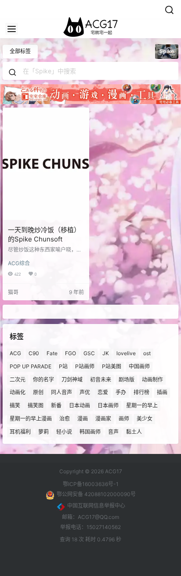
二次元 (17, 379)
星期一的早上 (142, 405)
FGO (70, 353)
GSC (89, 353)
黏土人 (134, 431)
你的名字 (43, 379)
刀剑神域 (72, 379)
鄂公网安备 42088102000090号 (96, 494)
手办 (121, 392)
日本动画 (79, 405)
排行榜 (141, 392)
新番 (56, 405)
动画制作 (152, 379)
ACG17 (113, 471)
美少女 (144, 418)
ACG (15, 353)
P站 (63, 366)
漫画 (82, 418)
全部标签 (20, 51)
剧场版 (126, 379)
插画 (162, 392)
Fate (52, 353)
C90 (34, 353)
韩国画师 (90, 431)
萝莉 (43, 431)
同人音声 (61, 392)
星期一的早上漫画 (31, 418)
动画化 (17, 392)
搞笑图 (35, 405)
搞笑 (15, 405)
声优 (85, 392)
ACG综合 (19, 263)
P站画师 (84, 366)
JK (105, 353)
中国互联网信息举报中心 (96, 505)
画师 (124, 418)
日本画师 (108, 405)
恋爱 (103, 392)
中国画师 (139, 366)
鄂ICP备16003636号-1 (91, 484)
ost (147, 353)
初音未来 (100, 379)
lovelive (126, 353)
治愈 (64, 418)
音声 (113, 431)
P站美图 (111, 366)
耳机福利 (20, 431)
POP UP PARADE (30, 366)
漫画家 (103, 418)
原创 (38, 392)
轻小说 (64, 431)
